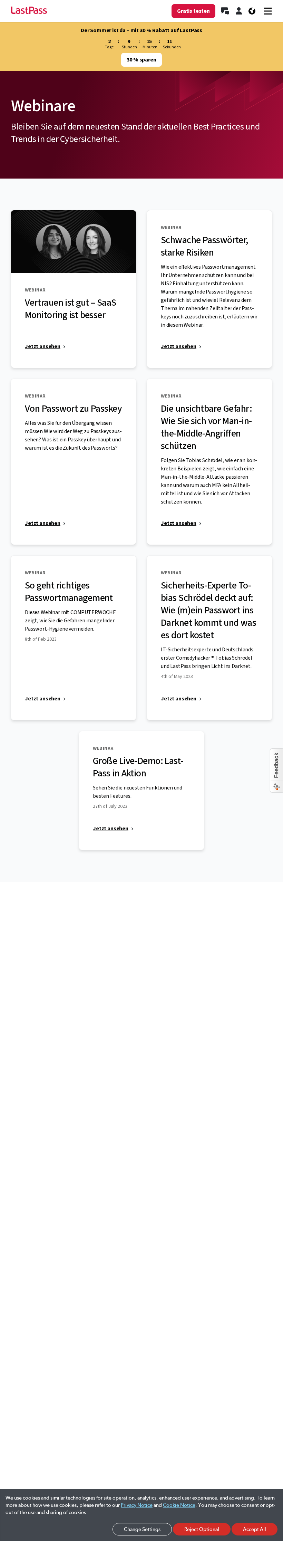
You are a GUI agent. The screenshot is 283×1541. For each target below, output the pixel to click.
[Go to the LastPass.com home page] (29, 11)
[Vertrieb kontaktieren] (225, 11)
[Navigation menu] (268, 11)
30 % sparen (141, 60)
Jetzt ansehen (42, 346)
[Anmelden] (239, 11)
